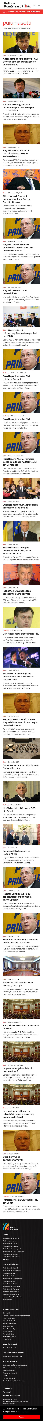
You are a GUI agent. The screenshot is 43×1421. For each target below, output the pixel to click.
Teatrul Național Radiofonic (11, 1256)
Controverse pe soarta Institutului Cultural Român (21, 758)
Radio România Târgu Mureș (11, 1286)
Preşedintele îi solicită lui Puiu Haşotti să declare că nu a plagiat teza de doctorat (21, 714)
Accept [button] (21, 1417)
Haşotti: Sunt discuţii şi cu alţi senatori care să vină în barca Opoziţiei (21, 888)
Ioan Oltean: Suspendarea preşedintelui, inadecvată (21, 584)
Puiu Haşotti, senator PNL (21, 410)
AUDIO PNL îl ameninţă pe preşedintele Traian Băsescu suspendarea (21, 668)
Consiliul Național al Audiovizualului (13, 1381)
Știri (4, 55)
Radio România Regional (10, 1329)
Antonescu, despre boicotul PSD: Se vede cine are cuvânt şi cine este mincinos (21, 53)
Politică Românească (9, 1323)
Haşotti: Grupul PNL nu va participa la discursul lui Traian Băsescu (21, 145)
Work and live (7, 1339)
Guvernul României (9, 1370)
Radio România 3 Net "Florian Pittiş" (14, 1251)
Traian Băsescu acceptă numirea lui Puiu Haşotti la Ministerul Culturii (21, 541)
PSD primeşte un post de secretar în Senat (21, 1019)
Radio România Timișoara (11, 1289)
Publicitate (7, 1389)
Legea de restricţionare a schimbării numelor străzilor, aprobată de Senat (21, 1105)
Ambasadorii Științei (9, 1336)
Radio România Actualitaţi (11, 1238)
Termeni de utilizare (11, 1396)
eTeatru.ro (6, 1259)
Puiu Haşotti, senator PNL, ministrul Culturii (21, 369)
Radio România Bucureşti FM (12, 1270)
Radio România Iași (9, 1281)
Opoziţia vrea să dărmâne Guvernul (21, 1150)
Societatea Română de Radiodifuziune (15, 1365)
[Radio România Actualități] (17, 4)
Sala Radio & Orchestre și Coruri (12, 1356)
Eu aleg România (8, 1331)
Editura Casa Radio (9, 1318)
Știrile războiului (8, 1326)
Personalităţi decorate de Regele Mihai (21, 844)
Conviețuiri (6, 1313)
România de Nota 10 (9, 1334)
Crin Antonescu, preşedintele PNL (21, 625)
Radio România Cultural (10, 1243)
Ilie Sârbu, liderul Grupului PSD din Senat (21, 801)
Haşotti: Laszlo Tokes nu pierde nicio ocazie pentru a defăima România (21, 239)
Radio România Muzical (10, 1246)
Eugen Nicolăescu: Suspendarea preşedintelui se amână (21, 498)
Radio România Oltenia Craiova (12, 1278)
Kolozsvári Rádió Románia (11, 1294)
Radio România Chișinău (10, 1254)
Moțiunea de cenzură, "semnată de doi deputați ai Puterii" (21, 933)
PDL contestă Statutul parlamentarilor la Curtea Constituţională (21, 192)
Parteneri (7, 1392)
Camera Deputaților (9, 1378)
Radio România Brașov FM (11, 1268)
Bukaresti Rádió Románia (11, 1291)
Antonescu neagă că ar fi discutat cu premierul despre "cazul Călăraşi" (21, 99)
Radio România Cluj (9, 1273)
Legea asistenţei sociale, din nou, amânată (21, 1062)
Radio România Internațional (12, 1249)
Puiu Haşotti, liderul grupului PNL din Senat (21, 1193)
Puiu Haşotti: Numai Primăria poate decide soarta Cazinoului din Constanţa (21, 453)
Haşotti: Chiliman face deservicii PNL (21, 284)
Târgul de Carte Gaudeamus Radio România (16, 1315)
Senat (5, 1375)
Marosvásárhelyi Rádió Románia (13, 1297)
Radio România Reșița (10, 1283)
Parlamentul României (10, 1373)
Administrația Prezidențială (11, 1368)
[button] (29, 1411)
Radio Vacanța (7, 1299)
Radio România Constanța (11, 1276)
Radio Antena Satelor (9, 1241)
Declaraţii (6, 373)
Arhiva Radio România (10, 1321)
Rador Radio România (10, 1348)
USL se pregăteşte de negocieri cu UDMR (21, 326)
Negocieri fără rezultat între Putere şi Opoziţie (21, 976)
